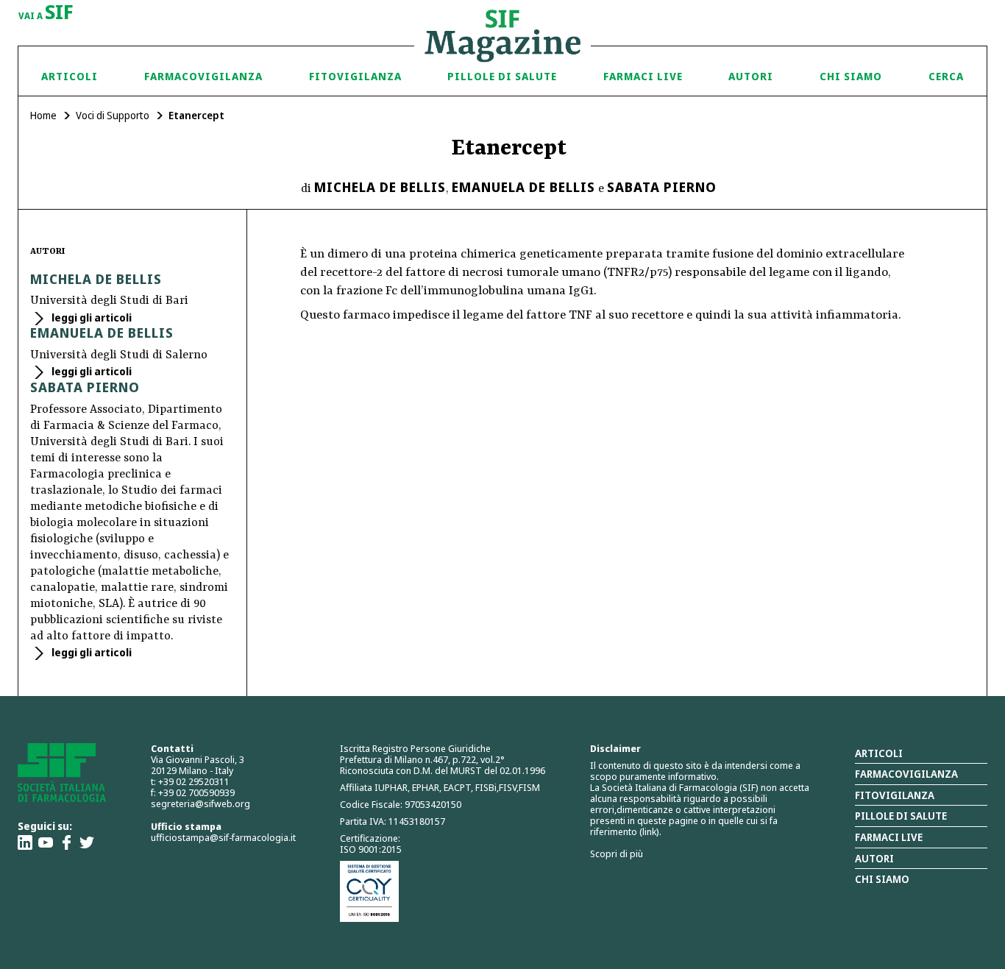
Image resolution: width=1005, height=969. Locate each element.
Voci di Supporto (112, 115)
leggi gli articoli (90, 317)
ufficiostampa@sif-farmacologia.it (223, 837)
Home (43, 115)
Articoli (69, 76)
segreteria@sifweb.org (200, 803)
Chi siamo (851, 76)
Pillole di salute (901, 816)
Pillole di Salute (502, 76)
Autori (750, 76)
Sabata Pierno (662, 187)
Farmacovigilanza (203, 76)
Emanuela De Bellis (523, 187)
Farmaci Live (643, 76)
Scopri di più (616, 853)
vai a (46, 13)
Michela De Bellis (380, 187)
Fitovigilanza (355, 76)
